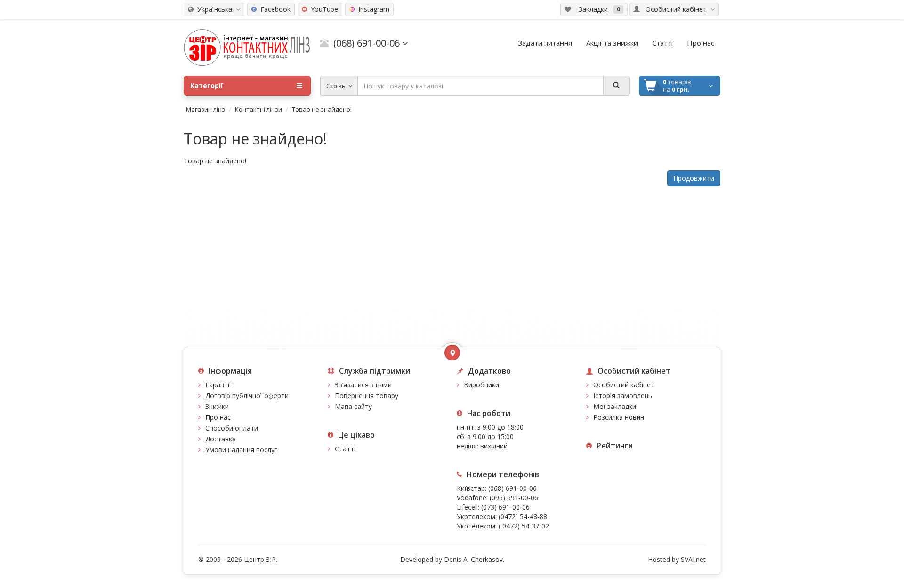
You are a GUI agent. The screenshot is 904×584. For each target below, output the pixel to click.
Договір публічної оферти (247, 395)
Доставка (220, 438)
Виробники (481, 384)
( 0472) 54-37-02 (524, 525)
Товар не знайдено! (322, 109)
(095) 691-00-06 (514, 497)
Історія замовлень (622, 395)
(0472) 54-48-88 (523, 516)
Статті (345, 448)
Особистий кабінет (623, 384)
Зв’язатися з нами (363, 384)
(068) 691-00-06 (512, 488)
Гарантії (218, 384)
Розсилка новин (618, 417)
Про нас (218, 417)
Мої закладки (614, 406)
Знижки (217, 406)
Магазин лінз (205, 109)
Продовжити (693, 178)
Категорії (206, 85)
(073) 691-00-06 (505, 507)
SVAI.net (693, 559)
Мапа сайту (353, 406)
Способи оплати (231, 428)
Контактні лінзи (258, 109)
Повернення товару (366, 395)
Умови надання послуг (241, 449)
